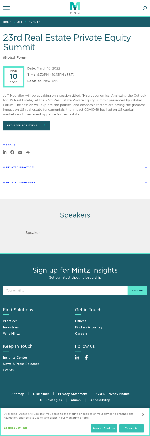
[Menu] (7, 8)
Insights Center (15, 357)
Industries (11, 327)
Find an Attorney (88, 327)
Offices (80, 321)
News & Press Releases (21, 364)
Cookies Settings (15, 428)
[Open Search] (144, 8)
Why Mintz (11, 333)
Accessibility (100, 400)
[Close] (143, 414)
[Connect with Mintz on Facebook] (89, 359)
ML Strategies (51, 400)
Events (34, 22)
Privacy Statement (73, 394)
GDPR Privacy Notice (113, 394)
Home (7, 22)
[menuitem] (8, 22)
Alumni (76, 400)
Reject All (131, 428)
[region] (75, 422)
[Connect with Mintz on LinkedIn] (79, 359)
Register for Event (22, 125)
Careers (81, 333)
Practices (10, 321)
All (20, 22)
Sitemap (18, 394)
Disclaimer (41, 394)
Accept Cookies (104, 428)
